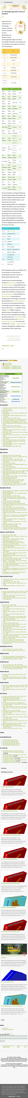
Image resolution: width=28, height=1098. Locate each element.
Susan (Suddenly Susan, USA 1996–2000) (13, 479)
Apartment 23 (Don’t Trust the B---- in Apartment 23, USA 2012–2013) (13, 698)
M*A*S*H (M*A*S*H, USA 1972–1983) (12, 649)
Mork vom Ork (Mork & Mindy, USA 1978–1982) (15, 558)
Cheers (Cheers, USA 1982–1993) (11, 418)
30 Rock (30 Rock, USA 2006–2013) (12, 455)
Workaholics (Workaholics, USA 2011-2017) (14, 485)
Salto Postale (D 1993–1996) (10, 477)
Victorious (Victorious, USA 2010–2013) (13, 641)
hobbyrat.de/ (15, 378)
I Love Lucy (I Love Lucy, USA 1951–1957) (13, 507)
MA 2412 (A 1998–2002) (9, 467)
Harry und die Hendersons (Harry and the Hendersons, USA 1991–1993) (13, 543)
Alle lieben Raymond (8, 285)
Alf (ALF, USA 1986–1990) (9, 535)
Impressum (26, 1046)
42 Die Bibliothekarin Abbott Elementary (10, 931)
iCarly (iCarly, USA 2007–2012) (11, 623)
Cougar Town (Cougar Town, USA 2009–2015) (15, 419)
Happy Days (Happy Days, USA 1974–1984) (14, 503)
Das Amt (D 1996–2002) (9, 463)
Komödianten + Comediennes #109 (12, 368)
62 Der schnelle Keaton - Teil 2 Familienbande (11, 1006)
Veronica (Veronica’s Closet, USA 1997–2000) (14, 483)
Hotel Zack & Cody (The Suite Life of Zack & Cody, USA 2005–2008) (14, 596)
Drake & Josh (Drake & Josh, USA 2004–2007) (14, 616)
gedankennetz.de (15, 386)
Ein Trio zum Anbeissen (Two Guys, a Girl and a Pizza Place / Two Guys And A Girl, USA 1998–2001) (15, 708)
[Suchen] (26, 2)
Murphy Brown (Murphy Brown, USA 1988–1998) (15, 470)
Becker (8, 310)
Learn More (11, 1096)
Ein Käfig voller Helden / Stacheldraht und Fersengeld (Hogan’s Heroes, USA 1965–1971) (15, 657)
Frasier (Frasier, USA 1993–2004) (11, 501)
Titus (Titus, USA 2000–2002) (10, 526)
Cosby (14, 307)
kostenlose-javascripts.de (9, 1033)
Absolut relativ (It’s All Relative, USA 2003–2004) (15, 490)
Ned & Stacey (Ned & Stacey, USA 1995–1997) (14, 723)
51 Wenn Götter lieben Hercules (11, 741)
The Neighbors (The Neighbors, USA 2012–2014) (15, 568)
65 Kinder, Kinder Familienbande (8, 907)
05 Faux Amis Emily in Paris (7, 981)
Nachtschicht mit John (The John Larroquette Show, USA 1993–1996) (15, 510)
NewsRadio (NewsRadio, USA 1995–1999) (13, 472)
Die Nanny (13, 323)
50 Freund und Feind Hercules (10, 742)
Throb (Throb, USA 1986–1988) (11, 482)
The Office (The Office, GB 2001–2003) (13, 481)
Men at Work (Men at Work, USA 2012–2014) (14, 508)
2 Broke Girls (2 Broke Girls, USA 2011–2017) (14, 696)
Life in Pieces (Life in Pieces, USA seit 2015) (14, 440)
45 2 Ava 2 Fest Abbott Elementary (9, 859)
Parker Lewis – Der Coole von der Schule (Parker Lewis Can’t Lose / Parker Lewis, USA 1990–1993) (15, 516)
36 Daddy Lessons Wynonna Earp (11, 762)
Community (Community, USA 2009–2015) (14, 420)
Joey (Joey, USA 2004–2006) (10, 719)
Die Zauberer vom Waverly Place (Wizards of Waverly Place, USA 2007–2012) (14, 572)
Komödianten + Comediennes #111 (12, 366)
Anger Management (8, 410)
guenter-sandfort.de (8, 1029)
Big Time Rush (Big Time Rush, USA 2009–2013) (15, 685)
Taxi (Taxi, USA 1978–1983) (10, 525)
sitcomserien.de (8, 2)
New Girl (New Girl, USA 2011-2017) (12, 724)
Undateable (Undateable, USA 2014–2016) (14, 585)
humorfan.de (15, 391)
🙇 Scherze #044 (7, 363)
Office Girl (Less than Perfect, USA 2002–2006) (15, 476)
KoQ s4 (12, 345)
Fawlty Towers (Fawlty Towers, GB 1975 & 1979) (15, 591)
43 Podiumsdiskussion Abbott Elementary (11, 835)
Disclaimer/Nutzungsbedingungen (8, 1046)
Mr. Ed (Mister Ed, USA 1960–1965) (12, 559)
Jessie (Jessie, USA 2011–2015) (11, 625)
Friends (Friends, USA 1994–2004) (11, 425)
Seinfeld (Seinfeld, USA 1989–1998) (12, 446)
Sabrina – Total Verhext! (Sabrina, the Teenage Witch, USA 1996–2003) (15, 561)
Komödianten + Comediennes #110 (12, 367)
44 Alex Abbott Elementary (7, 786)
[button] (2, 17)
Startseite (5, 1028)
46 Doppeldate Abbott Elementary (9, 811)
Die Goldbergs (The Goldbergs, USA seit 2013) (15, 422)
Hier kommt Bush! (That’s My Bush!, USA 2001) (15, 666)
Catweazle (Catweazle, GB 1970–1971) (13, 541)
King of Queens (10, 228)
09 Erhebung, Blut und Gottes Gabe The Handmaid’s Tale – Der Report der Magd (13, 751)
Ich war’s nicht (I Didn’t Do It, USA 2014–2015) (15, 624)
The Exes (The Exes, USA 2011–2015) (12, 728)
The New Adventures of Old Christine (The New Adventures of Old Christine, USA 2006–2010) (15, 528)
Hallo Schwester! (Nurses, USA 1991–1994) (14, 650)
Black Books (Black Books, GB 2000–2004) (14, 497)
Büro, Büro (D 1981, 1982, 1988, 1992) (13, 459)
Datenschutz (19, 1046)
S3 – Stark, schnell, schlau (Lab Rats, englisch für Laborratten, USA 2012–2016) (15, 564)
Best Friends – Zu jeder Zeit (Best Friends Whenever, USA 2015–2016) (13, 539)
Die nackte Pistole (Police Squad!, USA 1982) (14, 677)
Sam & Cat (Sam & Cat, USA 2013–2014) (13, 639)
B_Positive (5, 411)
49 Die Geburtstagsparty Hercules (11, 743)
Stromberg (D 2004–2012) (9, 478)
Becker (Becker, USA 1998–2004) (11, 495)
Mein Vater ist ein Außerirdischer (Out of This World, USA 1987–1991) (14, 553)
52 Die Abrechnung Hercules (10, 740)
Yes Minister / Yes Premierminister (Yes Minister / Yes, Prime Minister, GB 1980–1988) (15, 668)
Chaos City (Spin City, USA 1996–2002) (13, 664)
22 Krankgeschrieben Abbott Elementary (10, 883)
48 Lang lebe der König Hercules (11, 745)
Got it (18, 1096)
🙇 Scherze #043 (7, 364)
